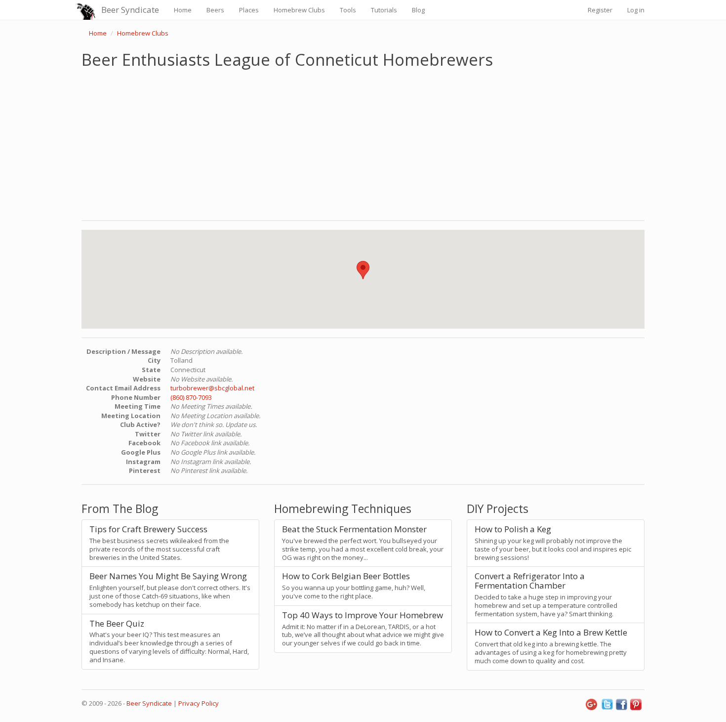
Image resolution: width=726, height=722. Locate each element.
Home (183, 9)
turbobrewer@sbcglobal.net (212, 387)
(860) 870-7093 (191, 397)
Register (600, 9)
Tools (348, 9)
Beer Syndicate (130, 9)
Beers (215, 9)
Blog (418, 9)
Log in (636, 9)
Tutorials (384, 9)
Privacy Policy (198, 703)
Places (249, 9)
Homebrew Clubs (299, 9)
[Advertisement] (363, 142)
